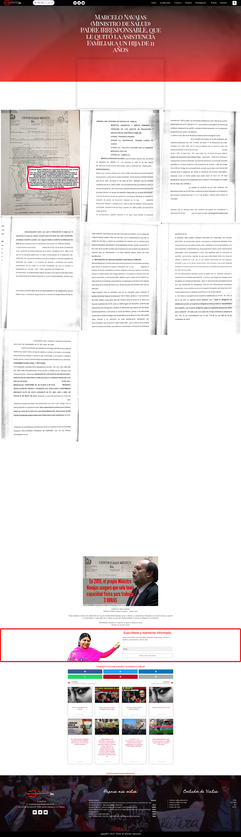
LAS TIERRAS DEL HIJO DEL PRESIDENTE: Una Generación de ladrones (114, 816)
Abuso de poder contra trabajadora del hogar (107, 708)
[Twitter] (79, 3)
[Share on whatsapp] (85, 677)
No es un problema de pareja (79, 708)
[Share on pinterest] (120, 677)
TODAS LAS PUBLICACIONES (99, 814)
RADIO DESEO (94, 800)
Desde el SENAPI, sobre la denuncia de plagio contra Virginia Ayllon (113, 807)
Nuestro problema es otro (161, 707)
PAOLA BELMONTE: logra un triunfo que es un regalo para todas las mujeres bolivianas (161, 741)
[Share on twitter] (120, 671)
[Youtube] (83, 3)
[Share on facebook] (85, 671)
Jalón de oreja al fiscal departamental (134, 708)
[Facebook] (75, 3)
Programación (94, 812)
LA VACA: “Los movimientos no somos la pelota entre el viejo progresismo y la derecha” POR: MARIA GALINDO (134, 742)
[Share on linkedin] (156, 671)
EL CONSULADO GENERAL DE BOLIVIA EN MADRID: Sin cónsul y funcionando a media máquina (80, 741)
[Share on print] (156, 677)
